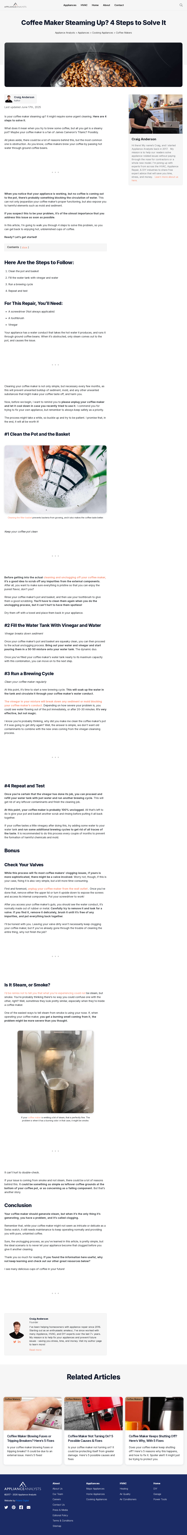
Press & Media (60, 1509)
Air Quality (125, 1494)
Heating (134, 258)
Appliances (69, 5)
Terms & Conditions (63, 1520)
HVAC (84, 5)
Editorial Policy (60, 1515)
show (24, 247)
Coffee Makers (124, 32)
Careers (57, 1499)
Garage (157, 1494)
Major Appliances (95, 1488)
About (106, 5)
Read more (35, 1349)
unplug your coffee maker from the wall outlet (58, 888)
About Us (58, 1488)
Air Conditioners (128, 1499)
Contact (119, 5)
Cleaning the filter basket (20, 517)
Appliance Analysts (65, 32)
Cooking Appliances (102, 32)
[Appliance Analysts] (15, 4)
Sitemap (57, 1526)
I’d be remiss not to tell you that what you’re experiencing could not (45, 993)
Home (95, 5)
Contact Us (59, 1504)
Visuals (134, 191)
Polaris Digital (22, 1500)
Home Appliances (95, 1494)
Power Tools (160, 1499)
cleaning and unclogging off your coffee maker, (75, 577)
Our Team (58, 1494)
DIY (155, 1488)
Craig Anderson (38, 1318)
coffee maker (34, 1117)
